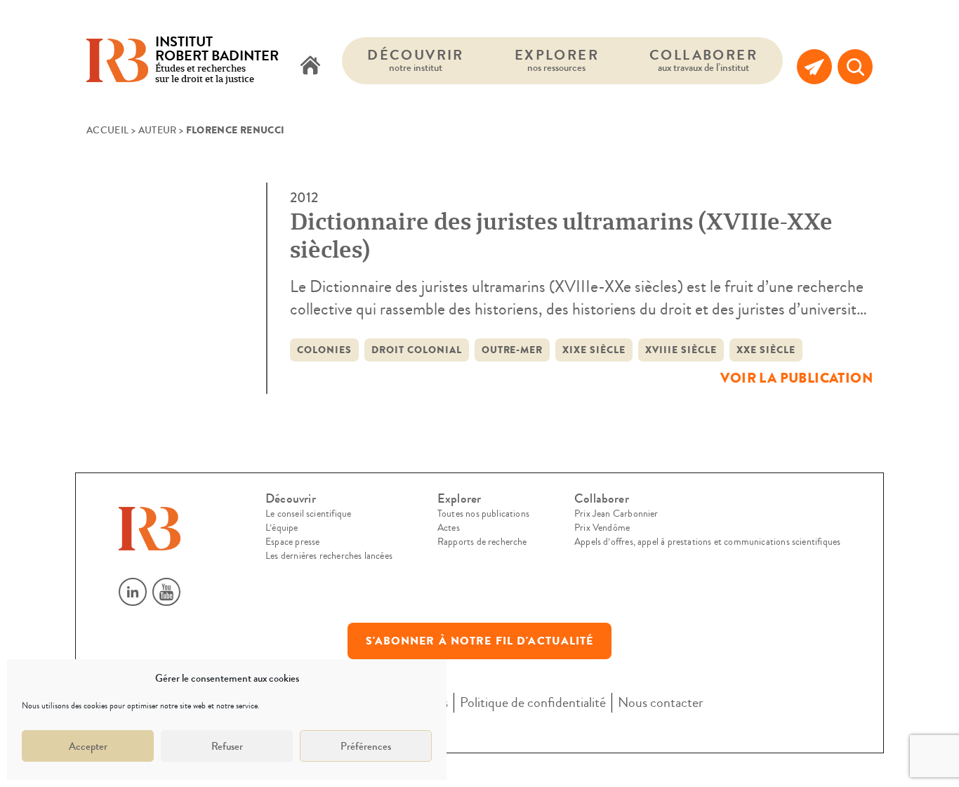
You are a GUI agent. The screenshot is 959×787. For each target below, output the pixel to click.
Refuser (227, 746)
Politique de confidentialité (533, 702)
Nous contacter (660, 702)
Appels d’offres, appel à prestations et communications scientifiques (707, 542)
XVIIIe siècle (681, 350)
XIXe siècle (594, 350)
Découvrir (415, 60)
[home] (310, 66)
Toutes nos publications (483, 514)
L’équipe (281, 528)
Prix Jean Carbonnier (616, 514)
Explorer (557, 60)
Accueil (107, 131)
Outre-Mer (512, 350)
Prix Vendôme (602, 528)
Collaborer (703, 60)
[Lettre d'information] (814, 66)
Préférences (365, 746)
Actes (448, 528)
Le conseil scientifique (308, 514)
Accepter (88, 746)
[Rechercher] (855, 66)
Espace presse (292, 542)
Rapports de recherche (482, 542)
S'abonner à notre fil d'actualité (480, 641)
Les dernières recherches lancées (328, 556)
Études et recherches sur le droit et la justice (217, 61)
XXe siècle (765, 350)
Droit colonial (416, 350)
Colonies (324, 350)
